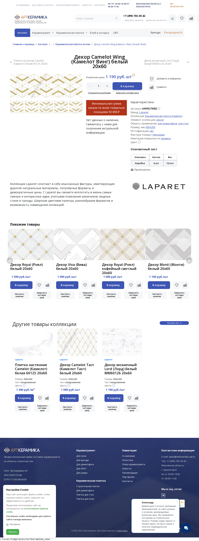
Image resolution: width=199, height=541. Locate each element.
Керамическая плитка (70, 32)
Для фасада (82, 460)
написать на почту (156, 20)
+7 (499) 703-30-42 (134, 16)
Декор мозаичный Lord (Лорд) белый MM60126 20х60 (161, 62)
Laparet (143, 112)
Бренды (155, 32)
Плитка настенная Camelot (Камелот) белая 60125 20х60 (30, 62)
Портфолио (128, 476)
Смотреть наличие (19, 295)
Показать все (173, 323)
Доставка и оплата (42, 5)
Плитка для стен (85, 494)
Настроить (15, 524)
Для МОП (81, 468)
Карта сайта (122, 530)
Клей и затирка (99, 32)
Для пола (81, 455)
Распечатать (142, 169)
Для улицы (81, 472)
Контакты (99, 5)
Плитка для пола (85, 498)
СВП (115, 32)
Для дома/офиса (85, 464)
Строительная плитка (88, 486)
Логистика (127, 460)
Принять (12, 532)
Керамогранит (41, 32)
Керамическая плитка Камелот (164, 116)
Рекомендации (130, 472)
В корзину (127, 86)
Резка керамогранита (67, 5)
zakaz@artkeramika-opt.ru (182, 456)
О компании (23, 5)
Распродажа (172, 32)
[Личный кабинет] (172, 18)
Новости (87, 5)
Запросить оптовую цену (127, 93)
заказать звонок (134, 20)
